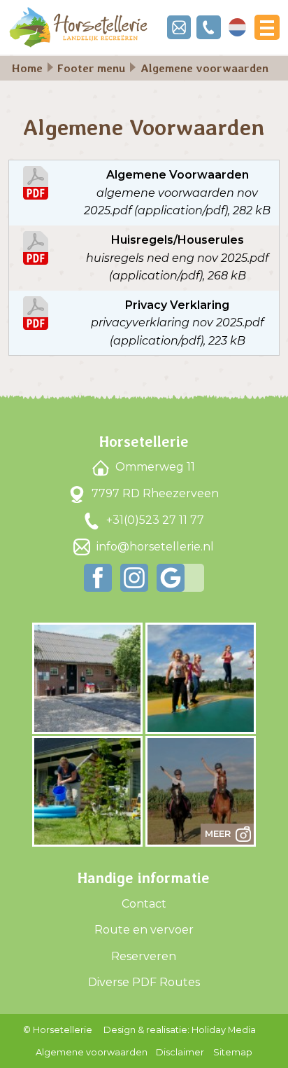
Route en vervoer (144, 929)
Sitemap (232, 1052)
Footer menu (91, 68)
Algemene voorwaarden (91, 1052)
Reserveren (143, 956)
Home (27, 68)
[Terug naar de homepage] (78, 27)
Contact (144, 903)
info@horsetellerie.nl (154, 546)
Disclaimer (180, 1052)
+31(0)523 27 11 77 (153, 520)
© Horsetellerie (57, 1030)
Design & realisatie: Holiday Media (179, 1030)
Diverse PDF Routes (144, 982)
